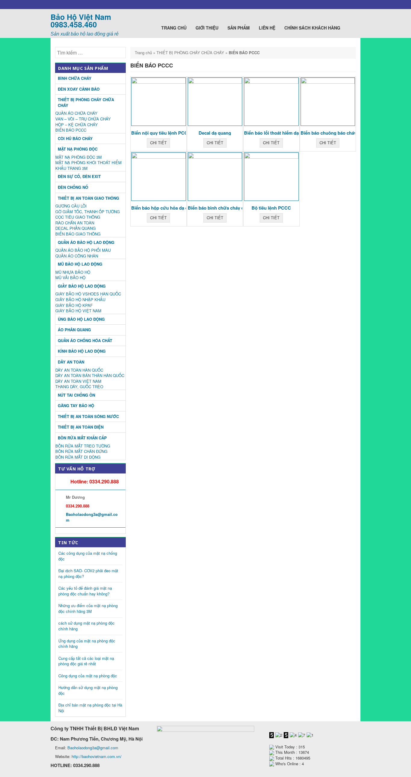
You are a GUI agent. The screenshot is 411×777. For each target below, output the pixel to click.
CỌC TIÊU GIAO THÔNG (77, 217)
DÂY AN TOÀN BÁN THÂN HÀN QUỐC (89, 375)
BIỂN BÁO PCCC (70, 130)
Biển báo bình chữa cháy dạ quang (224, 207)
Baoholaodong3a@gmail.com (92, 517)
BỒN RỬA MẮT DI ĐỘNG (77, 457)
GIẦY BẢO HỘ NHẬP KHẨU (80, 299)
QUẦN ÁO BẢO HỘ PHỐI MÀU (83, 250)
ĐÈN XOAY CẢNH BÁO (79, 89)
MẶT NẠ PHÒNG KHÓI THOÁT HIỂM (88, 162)
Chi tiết (158, 142)
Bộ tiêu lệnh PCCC (271, 207)
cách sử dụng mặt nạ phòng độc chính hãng (86, 626)
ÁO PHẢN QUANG (74, 329)
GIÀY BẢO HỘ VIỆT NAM (78, 311)
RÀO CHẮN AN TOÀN (74, 223)
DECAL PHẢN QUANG (75, 228)
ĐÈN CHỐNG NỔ (73, 187)
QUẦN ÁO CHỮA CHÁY (76, 113)
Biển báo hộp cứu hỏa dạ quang (165, 207)
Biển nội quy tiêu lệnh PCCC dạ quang (171, 133)
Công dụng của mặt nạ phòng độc (87, 676)
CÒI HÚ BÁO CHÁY (75, 138)
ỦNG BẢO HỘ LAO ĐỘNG (81, 319)
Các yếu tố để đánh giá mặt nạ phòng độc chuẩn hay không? (85, 591)
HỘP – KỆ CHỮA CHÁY (76, 124)
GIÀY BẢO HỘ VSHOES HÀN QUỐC (88, 294)
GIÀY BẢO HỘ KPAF (74, 305)
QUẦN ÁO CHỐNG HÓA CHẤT (85, 340)
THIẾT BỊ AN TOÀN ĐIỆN (81, 427)
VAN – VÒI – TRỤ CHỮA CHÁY (83, 119)
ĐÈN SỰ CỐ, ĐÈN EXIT (79, 176)
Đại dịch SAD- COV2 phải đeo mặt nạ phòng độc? (88, 573)
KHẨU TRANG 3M (71, 168)
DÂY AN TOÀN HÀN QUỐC (79, 370)
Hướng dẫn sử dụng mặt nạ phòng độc (88, 690)
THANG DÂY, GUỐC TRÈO (79, 386)
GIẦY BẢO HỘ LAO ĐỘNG (82, 286)
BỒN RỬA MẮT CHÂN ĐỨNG (81, 451)
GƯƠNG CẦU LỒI (71, 206)
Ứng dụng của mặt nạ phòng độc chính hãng (86, 643)
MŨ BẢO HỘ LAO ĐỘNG (80, 264)
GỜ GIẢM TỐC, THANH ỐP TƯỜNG (87, 211)
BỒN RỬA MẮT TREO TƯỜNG (82, 446)
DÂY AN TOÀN (71, 362)
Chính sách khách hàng (312, 28)
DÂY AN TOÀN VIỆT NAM (78, 381)
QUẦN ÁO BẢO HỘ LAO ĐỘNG (86, 242)
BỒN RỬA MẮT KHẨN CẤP (82, 438)
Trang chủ (174, 28)
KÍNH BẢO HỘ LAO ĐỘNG (82, 351)
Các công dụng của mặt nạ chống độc (87, 556)
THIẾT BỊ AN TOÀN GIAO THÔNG (88, 198)
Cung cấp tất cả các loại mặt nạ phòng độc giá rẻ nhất (86, 661)
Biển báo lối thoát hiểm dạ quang (278, 133)
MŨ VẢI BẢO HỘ (70, 277)
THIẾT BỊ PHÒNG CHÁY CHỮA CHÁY (190, 52)
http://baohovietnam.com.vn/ (97, 756)
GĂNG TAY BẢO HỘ (76, 405)
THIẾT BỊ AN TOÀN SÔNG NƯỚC (88, 416)
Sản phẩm (238, 28)
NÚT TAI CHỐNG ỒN (76, 395)
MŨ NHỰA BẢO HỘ (72, 272)
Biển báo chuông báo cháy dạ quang (339, 133)
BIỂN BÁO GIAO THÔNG (77, 234)
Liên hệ (267, 28)
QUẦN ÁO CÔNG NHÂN (76, 256)
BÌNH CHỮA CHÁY (74, 78)
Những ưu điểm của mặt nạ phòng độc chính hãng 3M (88, 608)
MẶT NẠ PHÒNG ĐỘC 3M (78, 157)
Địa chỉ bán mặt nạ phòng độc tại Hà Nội (90, 707)
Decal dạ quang (215, 133)
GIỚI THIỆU (207, 28)
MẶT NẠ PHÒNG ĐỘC (77, 149)
